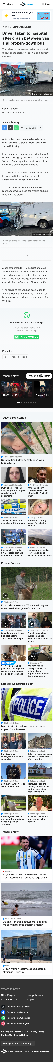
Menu (10, 4)
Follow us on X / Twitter (18, 1006)
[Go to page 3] (24, 402)
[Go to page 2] (21, 402)
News (6, 26)
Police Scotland (19, 357)
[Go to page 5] (28, 402)
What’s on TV (9, 999)
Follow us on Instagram (18, 1023)
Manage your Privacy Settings (18, 1043)
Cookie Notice (21, 1035)
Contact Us (6, 1035)
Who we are (7, 1031)
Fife (5, 357)
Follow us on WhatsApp (18, 1018)
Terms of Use (21, 1031)
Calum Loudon (10, 108)
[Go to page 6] (31, 402)
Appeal (31, 999)
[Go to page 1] (18, 402)
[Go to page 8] (35, 402)
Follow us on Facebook (18, 1012)
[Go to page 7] (33, 402)
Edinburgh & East (22, 26)
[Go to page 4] (26, 402)
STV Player (8, 995)
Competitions (35, 995)
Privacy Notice (37, 1031)
